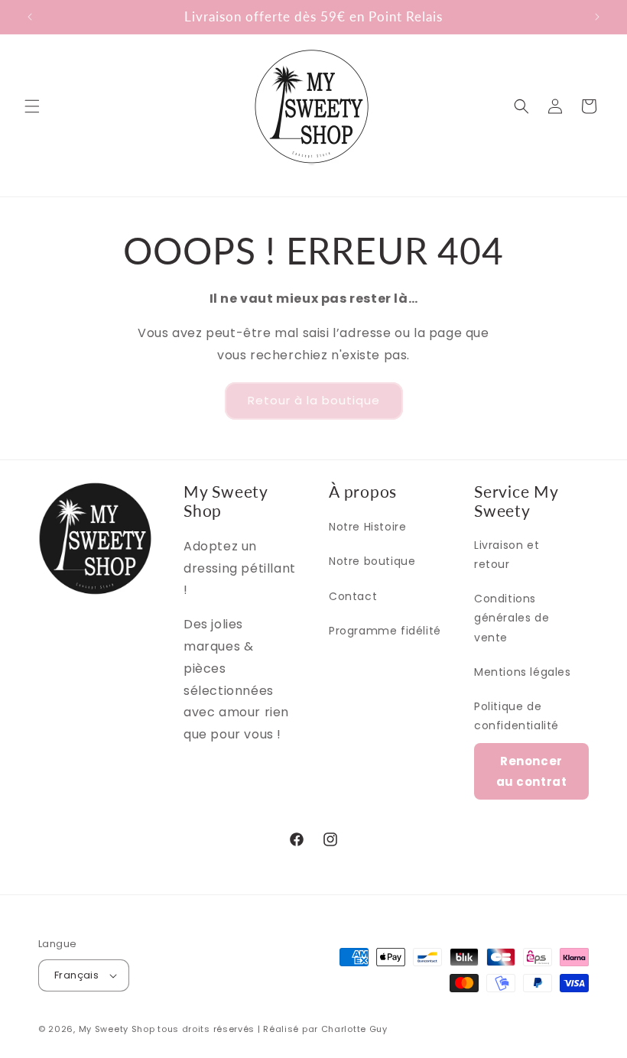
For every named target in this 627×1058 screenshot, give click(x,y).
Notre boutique (372, 561)
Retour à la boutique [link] (314, 400)
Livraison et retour (506, 554)
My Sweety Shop (117, 1029)
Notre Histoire (367, 526)
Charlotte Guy (354, 1029)
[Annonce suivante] (597, 17)
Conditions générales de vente (511, 617)
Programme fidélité (385, 630)
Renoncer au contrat (531, 771)
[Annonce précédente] (30, 17)
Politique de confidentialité (516, 716)
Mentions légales (522, 672)
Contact (353, 596)
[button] (32, 106)
